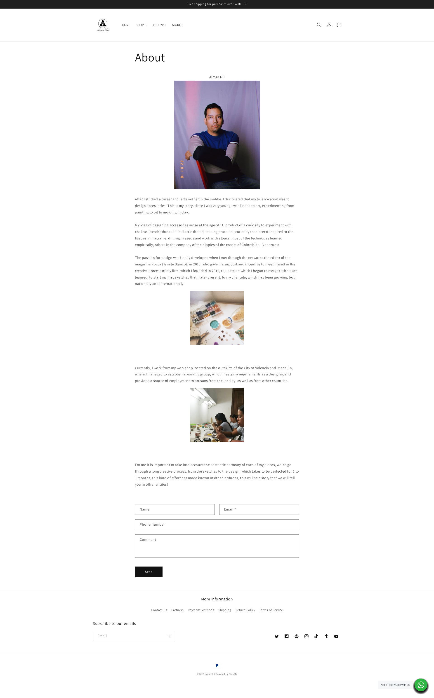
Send (149, 571)
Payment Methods (201, 610)
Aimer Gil (210, 674)
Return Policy (245, 610)
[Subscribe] (169, 636)
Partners (177, 610)
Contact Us (159, 610)
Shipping (224, 610)
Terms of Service (271, 610)
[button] (141, 25)
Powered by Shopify (226, 674)
